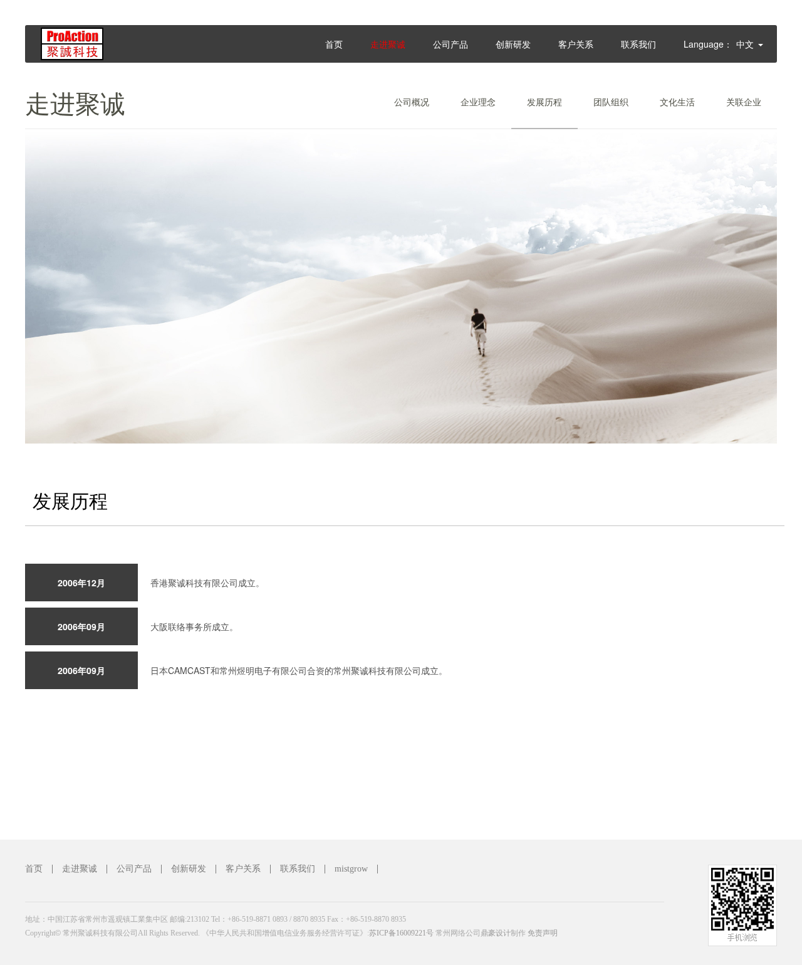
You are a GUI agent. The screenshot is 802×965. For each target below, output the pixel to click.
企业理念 (478, 101)
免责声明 (543, 933)
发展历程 (544, 101)
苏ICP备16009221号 (401, 933)
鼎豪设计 (496, 933)
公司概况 (411, 101)
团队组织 (610, 101)
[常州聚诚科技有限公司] (93, 55)
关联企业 (743, 101)
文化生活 (677, 101)
